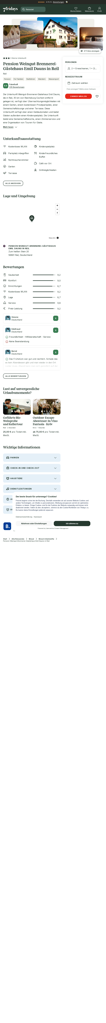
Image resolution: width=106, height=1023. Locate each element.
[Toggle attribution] (57, 237)
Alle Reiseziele (18, 539)
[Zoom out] (57, 209)
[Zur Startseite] (10, 9)
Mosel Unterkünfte (46, 539)
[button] (8, 127)
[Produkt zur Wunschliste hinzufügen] (27, 402)
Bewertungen (58, 2)
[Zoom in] (57, 205)
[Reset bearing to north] (57, 213)
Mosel (31, 539)
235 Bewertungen (16, 87)
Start (5, 539)
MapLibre (52, 238)
